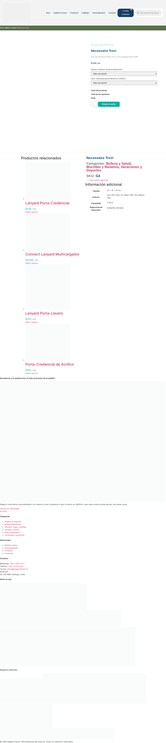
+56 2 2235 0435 (15, 566)
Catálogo (85, 13)
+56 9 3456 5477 (17, 563)
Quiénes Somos (60, 13)
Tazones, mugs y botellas (15, 527)
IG (1, 511)
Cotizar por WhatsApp (9, 508)
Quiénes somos (11, 545)
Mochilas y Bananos (102, 167)
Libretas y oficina (12, 530)
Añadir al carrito (109, 104)
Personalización (98, 13)
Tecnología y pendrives (14, 535)
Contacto (112, 13)
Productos (74, 13)
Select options (31, 212)
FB (3, 511)
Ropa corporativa (12, 532)
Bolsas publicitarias (13, 524)
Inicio (48, 13)
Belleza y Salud (10, 28)
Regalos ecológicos (13, 521)
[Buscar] (138, 13)
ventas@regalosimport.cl (17, 569)
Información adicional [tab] (99, 180)
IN (6, 511)
